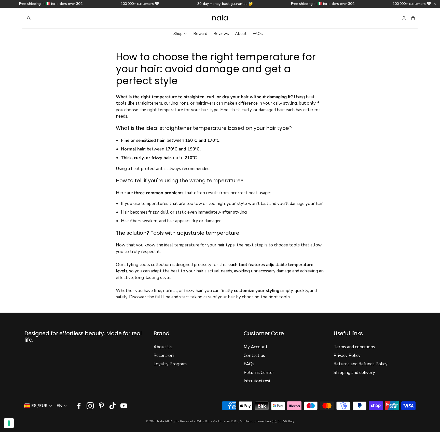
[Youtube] (123, 405)
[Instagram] (90, 405)
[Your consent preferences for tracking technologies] (9, 423)
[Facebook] (78, 405)
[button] (57, 18)
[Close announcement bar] (435, 4)
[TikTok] (112, 405)
